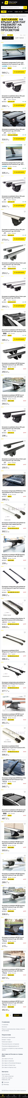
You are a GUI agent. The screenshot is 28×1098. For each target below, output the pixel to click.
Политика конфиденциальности (10, 1046)
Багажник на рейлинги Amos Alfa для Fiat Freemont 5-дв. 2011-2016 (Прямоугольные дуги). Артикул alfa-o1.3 (13, 429)
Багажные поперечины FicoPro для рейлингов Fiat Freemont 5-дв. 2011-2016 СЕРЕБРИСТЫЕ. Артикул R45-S (13, 64)
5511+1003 (11, 943)
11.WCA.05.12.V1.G (13, 751)
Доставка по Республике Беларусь (11, 1063)
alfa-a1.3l (11, 201)
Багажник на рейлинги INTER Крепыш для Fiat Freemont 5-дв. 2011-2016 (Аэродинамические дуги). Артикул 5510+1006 (13, 876)
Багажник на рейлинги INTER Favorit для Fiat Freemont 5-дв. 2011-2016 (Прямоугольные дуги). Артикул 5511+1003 (13, 940)
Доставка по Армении (8, 1060)
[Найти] (25, 7)
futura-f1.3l (11, 268)
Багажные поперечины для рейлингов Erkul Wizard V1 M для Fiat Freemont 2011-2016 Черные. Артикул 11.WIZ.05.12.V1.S (13, 684)
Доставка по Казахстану (8, 1065)
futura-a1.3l (11, 302)
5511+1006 (11, 847)
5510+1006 (11, 879)
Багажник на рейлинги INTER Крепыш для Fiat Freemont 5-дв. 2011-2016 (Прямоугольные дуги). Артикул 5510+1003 (13, 557)
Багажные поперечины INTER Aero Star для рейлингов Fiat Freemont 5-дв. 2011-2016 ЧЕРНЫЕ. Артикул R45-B (14, 779)
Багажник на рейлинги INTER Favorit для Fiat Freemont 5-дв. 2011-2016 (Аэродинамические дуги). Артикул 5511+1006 (13, 844)
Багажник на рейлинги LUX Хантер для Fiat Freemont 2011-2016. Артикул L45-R (14, 330)
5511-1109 (11, 400)
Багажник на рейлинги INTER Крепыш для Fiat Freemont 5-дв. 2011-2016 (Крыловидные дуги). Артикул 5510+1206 (13, 908)
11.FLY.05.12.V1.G (13, 528)
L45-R (9, 335)
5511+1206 (11, 1007)
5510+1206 (11, 911)
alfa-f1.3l (11, 101)
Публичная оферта (7, 1041)
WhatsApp (6, 1084)
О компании (5, 1024)
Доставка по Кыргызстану (9, 1067)
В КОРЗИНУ (20, 72)
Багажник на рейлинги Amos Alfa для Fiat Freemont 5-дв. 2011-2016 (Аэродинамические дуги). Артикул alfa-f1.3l (13, 98)
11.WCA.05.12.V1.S (13, 656)
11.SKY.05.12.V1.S (13, 624)
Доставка (10, 11)
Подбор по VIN (18, 11)
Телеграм (6, 1082)
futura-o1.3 (11, 464)
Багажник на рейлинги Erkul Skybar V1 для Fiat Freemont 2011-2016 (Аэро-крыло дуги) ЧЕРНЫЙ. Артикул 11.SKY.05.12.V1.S (13, 621)
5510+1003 (11, 560)
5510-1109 (11, 369)
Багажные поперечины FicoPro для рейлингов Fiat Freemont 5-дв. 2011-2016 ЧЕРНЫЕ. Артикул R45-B (13, 164)
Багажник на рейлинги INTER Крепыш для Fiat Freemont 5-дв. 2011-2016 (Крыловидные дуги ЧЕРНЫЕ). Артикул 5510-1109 (14, 365)
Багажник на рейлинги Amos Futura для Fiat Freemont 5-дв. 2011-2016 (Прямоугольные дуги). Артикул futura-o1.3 (14, 461)
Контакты (4, 1026)
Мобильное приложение (8, 1037)
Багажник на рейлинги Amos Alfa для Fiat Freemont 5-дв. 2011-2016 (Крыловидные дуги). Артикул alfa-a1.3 (14, 231)
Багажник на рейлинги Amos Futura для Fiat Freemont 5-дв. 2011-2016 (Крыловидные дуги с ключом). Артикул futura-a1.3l (14, 299)
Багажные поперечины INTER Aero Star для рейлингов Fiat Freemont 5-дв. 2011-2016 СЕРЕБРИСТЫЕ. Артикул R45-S (14, 493)
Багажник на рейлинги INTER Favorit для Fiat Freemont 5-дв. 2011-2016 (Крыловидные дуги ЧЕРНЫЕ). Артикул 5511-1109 (14, 397)
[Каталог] (2, 2)
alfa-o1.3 (11, 432)
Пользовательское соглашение (10, 1044)
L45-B (9, 815)
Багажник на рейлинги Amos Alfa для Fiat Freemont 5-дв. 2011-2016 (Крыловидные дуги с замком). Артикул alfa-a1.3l (13, 198)
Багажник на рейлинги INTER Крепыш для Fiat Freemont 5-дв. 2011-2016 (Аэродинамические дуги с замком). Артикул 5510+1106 (13, 972)
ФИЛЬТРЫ (7, 38)
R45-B (9, 168)
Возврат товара (6, 1039)
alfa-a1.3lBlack (12, 135)
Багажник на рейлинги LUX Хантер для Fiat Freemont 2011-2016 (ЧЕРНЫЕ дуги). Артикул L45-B (14, 811)
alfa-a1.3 (11, 235)
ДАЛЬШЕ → (17, 1015)
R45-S (9, 68)
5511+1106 (11, 719)
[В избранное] (24, 44)
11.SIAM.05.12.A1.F (13, 592)
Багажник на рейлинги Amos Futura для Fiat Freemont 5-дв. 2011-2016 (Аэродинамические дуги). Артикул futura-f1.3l (14, 265)
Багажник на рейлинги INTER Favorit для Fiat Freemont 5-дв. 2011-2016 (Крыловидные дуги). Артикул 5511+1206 (13, 1003)
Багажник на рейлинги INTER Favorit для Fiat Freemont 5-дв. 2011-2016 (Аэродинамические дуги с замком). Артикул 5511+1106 (13, 716)
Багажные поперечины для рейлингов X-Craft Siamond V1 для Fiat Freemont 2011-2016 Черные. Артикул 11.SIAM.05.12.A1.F (13, 589)
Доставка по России (7, 1058)
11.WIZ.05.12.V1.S (13, 688)
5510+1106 (11, 975)
